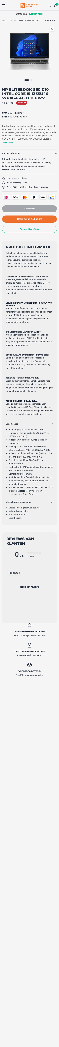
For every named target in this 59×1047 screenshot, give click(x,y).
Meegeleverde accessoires (19, 502)
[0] (54, 5)
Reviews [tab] (14, 572)
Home (4, 20)
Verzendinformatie (11, 153)
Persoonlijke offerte (29, 229)
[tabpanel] (29, 599)
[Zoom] (52, 29)
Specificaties (12, 424)
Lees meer (8, 142)
